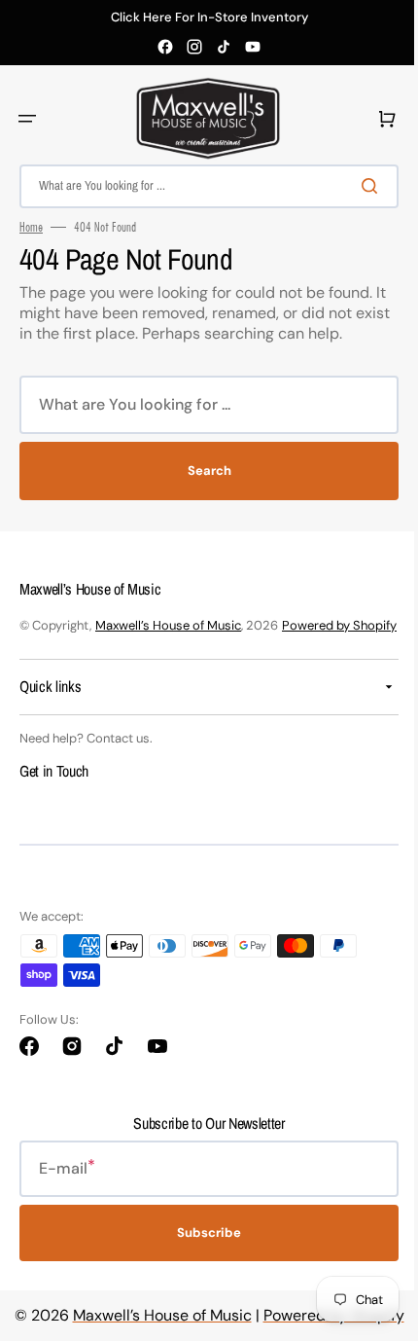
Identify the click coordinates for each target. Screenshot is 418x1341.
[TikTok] (223, 46)
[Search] (358, 185)
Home (31, 227)
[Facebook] (165, 46)
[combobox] (201, 186)
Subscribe (202, 1253)
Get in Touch (53, 790)
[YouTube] (252, 46)
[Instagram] (194, 46)
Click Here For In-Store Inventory (209, 17)
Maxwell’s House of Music (168, 625)
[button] (27, 118)
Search (202, 470)
